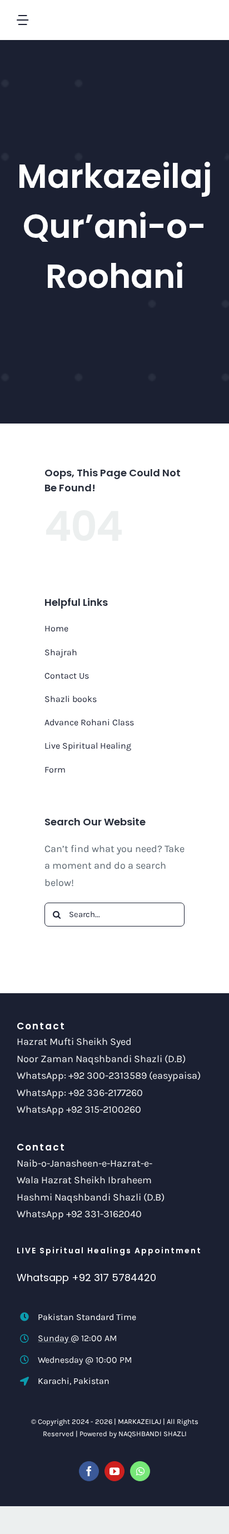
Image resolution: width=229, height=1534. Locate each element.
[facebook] (89, 1471)
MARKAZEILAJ (139, 1421)
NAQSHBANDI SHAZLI (152, 1434)
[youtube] (114, 1471)
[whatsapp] (140, 1471)
